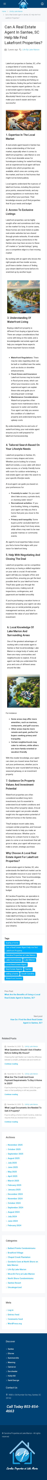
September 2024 (15, 1207)
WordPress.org (15, 1323)
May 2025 (12, 1172)
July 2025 (12, 1163)
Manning (11, 1362)
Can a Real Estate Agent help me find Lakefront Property (22, 949)
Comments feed (15, 1319)
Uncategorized (15, 1287)
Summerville (13, 1358)
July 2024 (12, 1216)
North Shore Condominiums (20, 1278)
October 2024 (14, 1203)
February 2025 (14, 1185)
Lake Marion (29, 960)
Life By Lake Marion (16, 11)
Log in (10, 1310)
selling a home (12, 974)
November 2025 (15, 1145)
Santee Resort (14, 1283)
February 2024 (14, 1225)
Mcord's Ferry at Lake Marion (21, 1274)
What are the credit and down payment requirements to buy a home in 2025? (23, 1080)
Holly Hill (12, 1376)
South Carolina (27, 974)
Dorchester (12, 1371)
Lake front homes (13, 960)
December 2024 (15, 1194)
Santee (28, 969)
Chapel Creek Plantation (19, 1257)
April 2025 (12, 1176)
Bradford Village (15, 1253)
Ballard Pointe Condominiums (21, 1248)
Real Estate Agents (14, 969)
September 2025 (15, 1154)
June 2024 (13, 1221)
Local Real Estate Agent (16, 964)
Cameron (12, 1367)
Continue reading (11, 1064)
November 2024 (15, 1198)
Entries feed (13, 1314)
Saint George (13, 1380)
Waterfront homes (14, 978)
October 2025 (14, 1149)
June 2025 (13, 1167)
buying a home (12, 943)
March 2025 (13, 1181)
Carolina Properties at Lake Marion (21, 955)
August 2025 (14, 1158)
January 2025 (14, 1189)
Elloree (11, 1353)
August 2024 (14, 1212)
